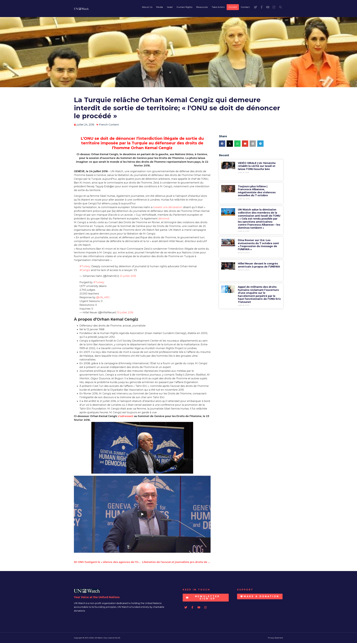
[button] (280, 7)
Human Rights (184, 7)
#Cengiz (84, 270)
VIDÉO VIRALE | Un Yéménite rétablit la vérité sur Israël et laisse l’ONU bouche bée (257, 166)
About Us (147, 7)
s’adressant (125, 416)
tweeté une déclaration (167, 207)
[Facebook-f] (261, 7)
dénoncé (163, 218)
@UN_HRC (103, 297)
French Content (109, 124)
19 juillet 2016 (125, 312)
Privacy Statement (275, 638)
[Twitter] (255, 7)
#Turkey (84, 266)
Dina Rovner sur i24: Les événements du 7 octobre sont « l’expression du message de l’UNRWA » (258, 245)
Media (159, 7)
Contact (245, 7)
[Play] (142, 514)
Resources (202, 7)
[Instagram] (274, 7)
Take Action (218, 7)
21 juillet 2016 (128, 276)
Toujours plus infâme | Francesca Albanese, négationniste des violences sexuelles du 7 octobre (257, 191)
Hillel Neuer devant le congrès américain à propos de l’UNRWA (259, 265)
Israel (170, 7)
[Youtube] (267, 7)
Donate (233, 7)
